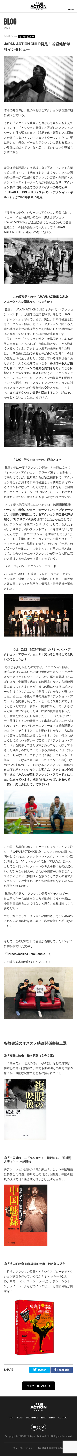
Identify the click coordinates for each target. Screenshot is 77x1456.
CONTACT (63, 1417)
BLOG (44, 1417)
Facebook (63, 1370)
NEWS (52, 1417)
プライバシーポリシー (24, 1448)
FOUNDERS (32, 1417)
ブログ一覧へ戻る (37, 1386)
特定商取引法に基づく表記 (51, 1448)
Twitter (42, 1370)
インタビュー (26, 36)
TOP (10, 1417)
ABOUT (19, 1417)
